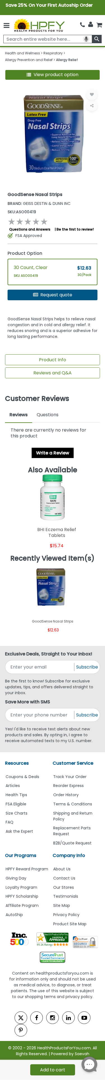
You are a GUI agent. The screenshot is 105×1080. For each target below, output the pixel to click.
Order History (66, 795)
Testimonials (65, 896)
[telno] (82, 25)
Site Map (61, 905)
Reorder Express (68, 785)
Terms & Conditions (72, 804)
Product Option (25, 253)
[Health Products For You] (39, 25)
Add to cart (52, 1070)
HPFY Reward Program (27, 869)
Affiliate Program (22, 905)
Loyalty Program (21, 887)
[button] (52, 75)
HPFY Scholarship (22, 896)
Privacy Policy (66, 914)
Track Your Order (70, 776)
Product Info (52, 360)
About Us (62, 869)
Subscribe (87, 667)
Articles (13, 785)
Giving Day (16, 878)
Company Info (69, 855)
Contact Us (64, 878)
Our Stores (63, 887)
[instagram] (52, 1017)
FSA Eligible (16, 804)
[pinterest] (21, 1030)
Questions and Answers (29, 229)
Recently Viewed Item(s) (52, 558)
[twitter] (21, 1017)
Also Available (52, 470)
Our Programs (20, 855)
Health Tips (16, 795)
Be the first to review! (75, 229)
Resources (17, 763)
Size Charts (16, 813)
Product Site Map (70, 924)
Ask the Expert (19, 831)
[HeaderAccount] (90, 24)
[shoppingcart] (99, 25)
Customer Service (73, 763)
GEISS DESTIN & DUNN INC (39, 203)
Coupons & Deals (22, 776)
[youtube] (84, 1017)
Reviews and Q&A (52, 373)
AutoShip (14, 914)
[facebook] (36, 1017)
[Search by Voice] (86, 39)
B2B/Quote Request (72, 843)
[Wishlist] (91, 94)
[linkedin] (68, 1017)
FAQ (9, 822)
